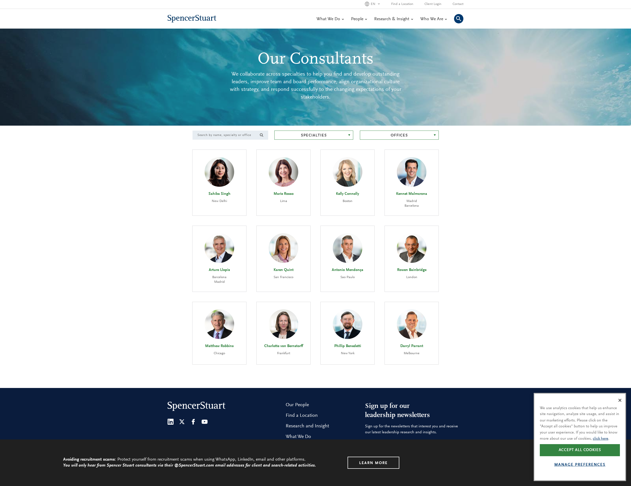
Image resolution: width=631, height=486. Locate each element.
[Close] (619, 400)
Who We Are (431, 19)
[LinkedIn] (171, 422)
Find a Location (402, 4)
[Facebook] (193, 422)
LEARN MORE (373, 463)
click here (600, 438)
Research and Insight (307, 426)
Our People (297, 404)
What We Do (328, 19)
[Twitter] (182, 422)
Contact (458, 4)
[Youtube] (205, 422)
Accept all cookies (580, 450)
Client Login (432, 4)
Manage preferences (580, 465)
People (357, 19)
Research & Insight (391, 19)
